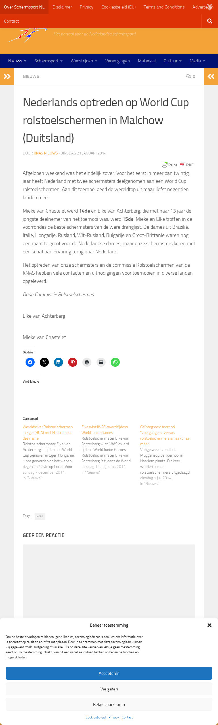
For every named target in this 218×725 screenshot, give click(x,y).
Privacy (113, 717)
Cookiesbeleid (96, 717)
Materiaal (147, 60)
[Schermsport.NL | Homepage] (28, 34)
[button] (209, 625)
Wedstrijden (82, 60)
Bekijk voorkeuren (109, 704)
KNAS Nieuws (46, 153)
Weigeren (109, 689)
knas (40, 516)
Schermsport (46, 60)
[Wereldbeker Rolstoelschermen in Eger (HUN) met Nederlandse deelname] (52, 452)
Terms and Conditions (164, 7)
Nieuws (15, 60)
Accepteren (109, 673)
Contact (127, 717)
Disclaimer (62, 7)
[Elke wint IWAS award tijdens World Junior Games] (110, 449)
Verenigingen (117, 60)
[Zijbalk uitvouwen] (7, 76)
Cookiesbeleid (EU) (118, 7)
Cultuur (170, 60)
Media (195, 60)
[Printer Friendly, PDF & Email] (177, 165)
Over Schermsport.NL (24, 7)
